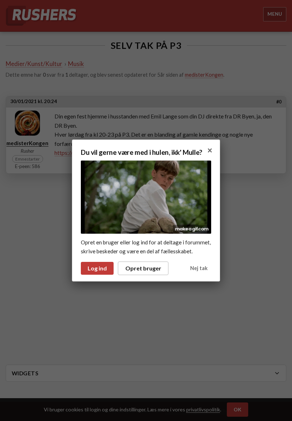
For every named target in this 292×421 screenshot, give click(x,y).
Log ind (97, 268)
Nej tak (199, 268)
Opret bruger (143, 268)
